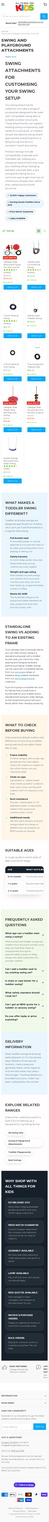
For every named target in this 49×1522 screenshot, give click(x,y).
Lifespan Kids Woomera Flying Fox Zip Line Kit (12, 264)
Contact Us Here (9, 1442)
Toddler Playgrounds (19, 1152)
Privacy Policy (19, 1511)
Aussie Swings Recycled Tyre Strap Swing (11, 461)
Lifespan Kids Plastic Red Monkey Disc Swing (10, 411)
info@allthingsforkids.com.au (30, 22)
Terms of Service (15, 1508)
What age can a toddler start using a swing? (22, 935)
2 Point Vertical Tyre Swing (11, 365)
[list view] (45, 231)
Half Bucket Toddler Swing (34, 317)
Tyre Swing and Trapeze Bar (35, 365)
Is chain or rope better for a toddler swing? (21, 983)
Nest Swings (14, 1160)
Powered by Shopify (24, 1517)
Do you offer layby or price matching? (21, 1018)
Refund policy (32, 1508)
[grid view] (39, 231)
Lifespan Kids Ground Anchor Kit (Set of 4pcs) (35, 410)
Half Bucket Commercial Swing (33, 264)
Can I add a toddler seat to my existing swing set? (21, 971)
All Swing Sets (15, 1132)
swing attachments (25, 678)
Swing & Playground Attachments (19, 1142)
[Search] (44, 16)
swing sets (20, 672)
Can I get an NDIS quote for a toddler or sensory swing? (22, 1006)
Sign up (40, 1426)
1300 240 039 (24, 24)
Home (4, 31)
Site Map (32, 1511)
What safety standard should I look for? (22, 994)
